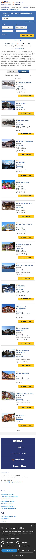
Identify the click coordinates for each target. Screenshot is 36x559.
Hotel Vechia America (24, 203)
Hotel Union (20, 415)
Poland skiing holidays (7, 503)
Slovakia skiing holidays (7, 506)
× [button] (34, 525)
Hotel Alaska (21, 103)
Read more (17, 535)
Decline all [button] (26, 550)
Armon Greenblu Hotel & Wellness (24, 394)
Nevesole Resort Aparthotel (22, 329)
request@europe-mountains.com (13, 482)
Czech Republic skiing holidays (9, 496)
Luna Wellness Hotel (24, 83)
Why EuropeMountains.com (8, 516)
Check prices (26, 96)
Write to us (17, 4)
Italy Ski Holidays (5, 7)
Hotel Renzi (20, 162)
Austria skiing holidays (7, 494)
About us (3, 521)
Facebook (2, 486)
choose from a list (29, 22)
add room (4, 34)
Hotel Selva (20, 286)
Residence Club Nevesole (25, 265)
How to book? (5, 518)
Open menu (33, 3)
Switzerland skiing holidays (8, 508)
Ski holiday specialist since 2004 (6, 4)
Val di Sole (25, 7)
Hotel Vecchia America (24, 141)
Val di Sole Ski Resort (18, 48)
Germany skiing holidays (7, 501)
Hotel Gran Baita (22, 121)
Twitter (6, 486)
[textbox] (18, 18)
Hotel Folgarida (22, 373)
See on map (19, 86)
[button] (18, 555)
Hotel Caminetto (22, 183)
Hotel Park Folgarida (24, 224)
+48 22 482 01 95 (19, 2)
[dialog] (18, 541)
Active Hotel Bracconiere (21, 307)
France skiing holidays (7, 499)
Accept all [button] (9, 550)
